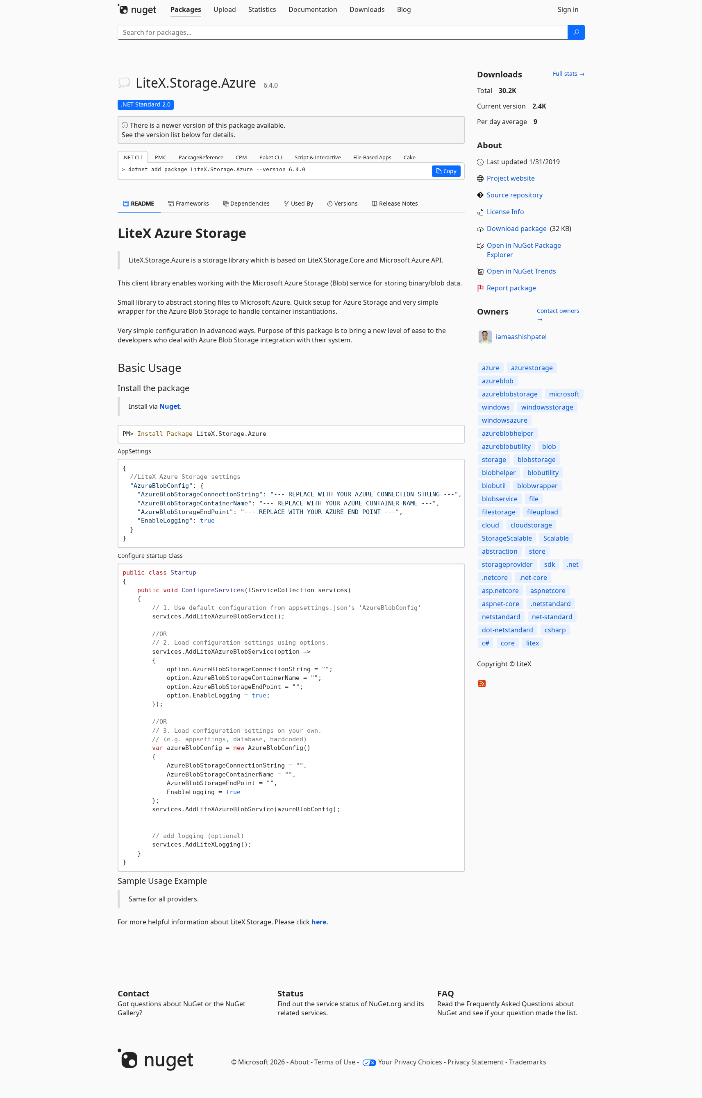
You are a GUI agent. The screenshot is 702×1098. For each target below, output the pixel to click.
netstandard (501, 616)
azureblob (497, 380)
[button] (446, 171)
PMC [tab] (160, 157)
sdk (549, 564)
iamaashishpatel (521, 336)
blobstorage (537, 459)
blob (549, 446)
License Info (505, 211)
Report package (511, 287)
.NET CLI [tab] (133, 157)
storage (494, 459)
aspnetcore (548, 590)
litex (532, 642)
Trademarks (527, 1061)
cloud (490, 525)
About (299, 1061)
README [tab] (141, 203)
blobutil (494, 485)
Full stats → (569, 73)
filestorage (499, 511)
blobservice (500, 498)
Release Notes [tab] (397, 203)
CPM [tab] (241, 157)
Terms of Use (334, 1061)
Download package (517, 228)
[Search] (576, 32)
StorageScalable (507, 538)
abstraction (500, 551)
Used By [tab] (301, 203)
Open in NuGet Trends (521, 271)
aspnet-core (500, 603)
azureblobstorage (510, 393)
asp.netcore (500, 590)
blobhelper (499, 472)
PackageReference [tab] (201, 157)
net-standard (552, 616)
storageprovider (507, 564)
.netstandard (551, 603)
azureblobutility (506, 446)
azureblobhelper (508, 433)
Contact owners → (558, 315)
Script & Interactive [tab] (318, 157)
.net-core (533, 577)
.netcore (495, 577)
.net (573, 564)
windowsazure (504, 420)
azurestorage (532, 367)
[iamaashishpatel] (485, 337)
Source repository (515, 194)
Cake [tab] (410, 157)
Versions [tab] (345, 203)
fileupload (542, 511)
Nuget (169, 406)
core (508, 642)
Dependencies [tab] (249, 203)
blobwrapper (537, 485)
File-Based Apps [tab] (372, 157)
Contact (134, 993)
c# (485, 642)
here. (319, 921)
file (533, 498)
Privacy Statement (476, 1061)
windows (496, 407)
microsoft (564, 393)
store (537, 551)
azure (491, 367)
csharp (555, 629)
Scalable (556, 538)
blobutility (543, 472)
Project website (511, 178)
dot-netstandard (507, 629)
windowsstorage (547, 407)
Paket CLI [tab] (270, 157)
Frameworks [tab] (191, 203)
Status (290, 993)
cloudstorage (531, 525)
